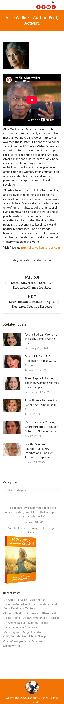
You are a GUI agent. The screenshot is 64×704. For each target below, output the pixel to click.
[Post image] (12, 339)
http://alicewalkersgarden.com (40, 247)
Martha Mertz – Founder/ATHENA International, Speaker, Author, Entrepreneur (39, 450)
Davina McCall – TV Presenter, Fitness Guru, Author (40, 361)
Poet (50, 260)
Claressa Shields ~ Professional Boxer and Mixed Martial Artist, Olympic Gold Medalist (31, 615)
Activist (31, 260)
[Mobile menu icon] (11, 5)
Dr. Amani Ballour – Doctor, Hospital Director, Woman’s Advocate (26, 625)
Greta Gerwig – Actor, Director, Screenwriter (23, 643)
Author (41, 260)
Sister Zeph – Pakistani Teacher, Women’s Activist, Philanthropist (42, 383)
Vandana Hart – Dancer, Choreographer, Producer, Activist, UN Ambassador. (41, 426)
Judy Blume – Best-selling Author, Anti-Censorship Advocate (41, 405)
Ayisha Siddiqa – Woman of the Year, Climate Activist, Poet (41, 339)
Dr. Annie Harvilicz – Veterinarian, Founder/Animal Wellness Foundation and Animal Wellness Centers (30, 604)
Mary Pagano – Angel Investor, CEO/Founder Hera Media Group (24, 634)
